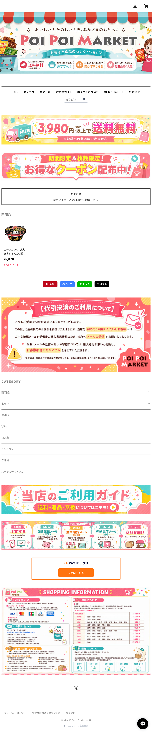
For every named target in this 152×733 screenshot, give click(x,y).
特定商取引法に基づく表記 (46, 713)
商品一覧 (45, 92)
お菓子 (5, 403)
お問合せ (134, 92)
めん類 (5, 437)
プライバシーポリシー (15, 713)
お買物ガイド (64, 92)
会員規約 (70, 713)
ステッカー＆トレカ (12, 471)
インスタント (8, 449)
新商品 (5, 392)
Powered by (72, 726)
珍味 (4, 426)
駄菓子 (5, 415)
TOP (15, 92)
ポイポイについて (87, 92)
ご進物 (5, 460)
